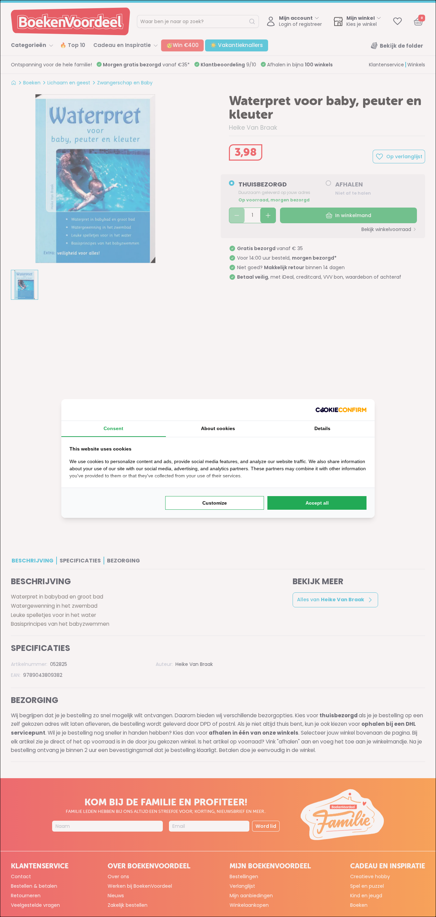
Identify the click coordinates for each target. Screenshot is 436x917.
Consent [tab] (113, 428)
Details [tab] (322, 428)
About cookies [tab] (218, 428)
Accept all (317, 503)
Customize (214, 503)
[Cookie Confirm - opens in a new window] (341, 409)
